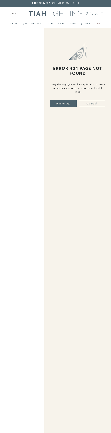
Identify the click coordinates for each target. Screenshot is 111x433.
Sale (97, 23)
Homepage (63, 103)
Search (15, 13)
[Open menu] (102, 13)
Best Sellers (37, 23)
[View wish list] (86, 13)
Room (50, 23)
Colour (61, 23)
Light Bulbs (85, 23)
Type (24, 23)
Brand (73, 23)
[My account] (91, 13)
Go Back (91, 103)
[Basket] (96, 13)
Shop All (13, 23)
